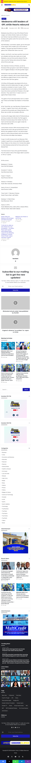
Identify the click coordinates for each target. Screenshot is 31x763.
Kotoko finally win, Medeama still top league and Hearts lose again (7, 218)
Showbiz (4, 497)
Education (4, 459)
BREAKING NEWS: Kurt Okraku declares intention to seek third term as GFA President (7, 353)
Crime (3, 454)
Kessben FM (16, 700)
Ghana (16, 697)
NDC (27, 705)
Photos (3, 487)
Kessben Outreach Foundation (8, 703)
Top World (4, 518)
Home (4, 15)
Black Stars (4, 695)
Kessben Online (15, 750)
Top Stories (5, 515)
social (3, 499)
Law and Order (5, 473)
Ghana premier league (6, 700)
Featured (4, 461)
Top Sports (4, 513)
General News (5, 466)
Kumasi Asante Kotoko (19, 705)
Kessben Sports (20, 703)
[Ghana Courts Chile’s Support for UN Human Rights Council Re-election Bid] (25, 684)
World (3, 522)
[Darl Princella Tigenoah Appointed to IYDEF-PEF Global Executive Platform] (15, 684)
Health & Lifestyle (6, 468)
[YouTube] (15, 727)
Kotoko (10, 705)
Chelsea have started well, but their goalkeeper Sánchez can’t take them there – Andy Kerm (22, 376)
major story (5, 478)
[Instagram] (17, 727)
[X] (14, 727)
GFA (12, 697)
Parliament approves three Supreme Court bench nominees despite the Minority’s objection (22, 574)
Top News (4, 511)
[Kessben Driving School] (15, 9)
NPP (3, 708)
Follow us (4, 715)
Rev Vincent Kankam (23, 708)
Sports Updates (6, 504)
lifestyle (4, 475)
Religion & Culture (6, 492)
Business (4, 452)
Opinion (4, 485)
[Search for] (29, 5)
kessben (4, 28)
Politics (4, 490)
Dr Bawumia (11, 695)
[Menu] (2, 5)
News (3, 483)
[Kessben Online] (10, 4)
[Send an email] (6, 28)
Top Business (5, 508)
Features (4, 464)
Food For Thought (5, 697)
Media (3, 480)
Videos (3, 520)
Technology (5, 506)
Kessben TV (4, 705)
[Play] (13, 415)
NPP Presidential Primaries (11, 708)
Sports (7, 15)
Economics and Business (8, 457)
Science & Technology (7, 494)
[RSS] (19, 727)
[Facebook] (12, 727)
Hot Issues (4, 471)
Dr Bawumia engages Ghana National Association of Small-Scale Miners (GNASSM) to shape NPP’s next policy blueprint (7, 575)
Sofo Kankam (5, 710)
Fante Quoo (18, 695)
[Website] (15, 261)
